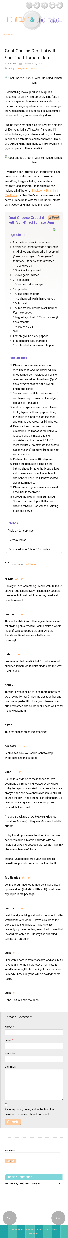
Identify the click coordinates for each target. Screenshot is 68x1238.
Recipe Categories (14, 1183)
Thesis (54, 1229)
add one (31, 564)
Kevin (8, 724)
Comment (10, 1066)
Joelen (9, 614)
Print (55, 217)
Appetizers (15, 68)
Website (10, 1053)
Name (9, 1027)
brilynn (9, 579)
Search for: (10, 1150)
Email (9, 1040)
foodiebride (12, 877)
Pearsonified (35, 1229)
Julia (8, 952)
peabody (10, 746)
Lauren (9, 908)
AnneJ (9, 684)
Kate (8, 654)
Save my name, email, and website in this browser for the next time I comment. (30, 1112)
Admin (34, 1233)
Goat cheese (28, 68)
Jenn (8, 772)
